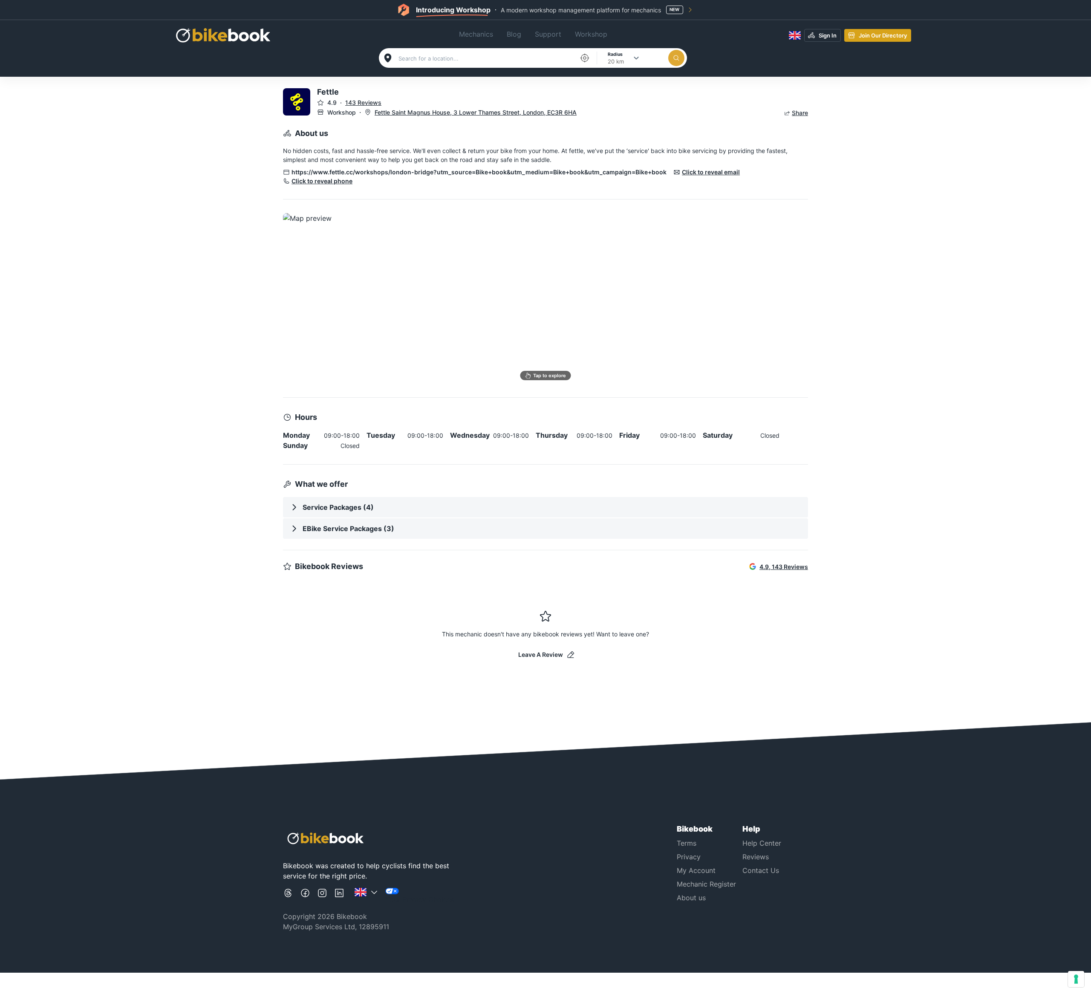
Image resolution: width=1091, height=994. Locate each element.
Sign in (828, 35)
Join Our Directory (883, 35)
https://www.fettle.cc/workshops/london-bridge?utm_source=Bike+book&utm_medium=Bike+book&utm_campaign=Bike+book (479, 172)
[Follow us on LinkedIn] (339, 896)
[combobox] (486, 58)
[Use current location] (584, 57)
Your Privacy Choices (419, 899)
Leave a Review (540, 654)
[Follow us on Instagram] (322, 896)
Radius (615, 54)
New (674, 9)
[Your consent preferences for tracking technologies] (1076, 979)
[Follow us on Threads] (288, 896)
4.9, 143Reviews (783, 566)
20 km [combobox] (616, 61)
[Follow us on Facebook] (305, 896)
